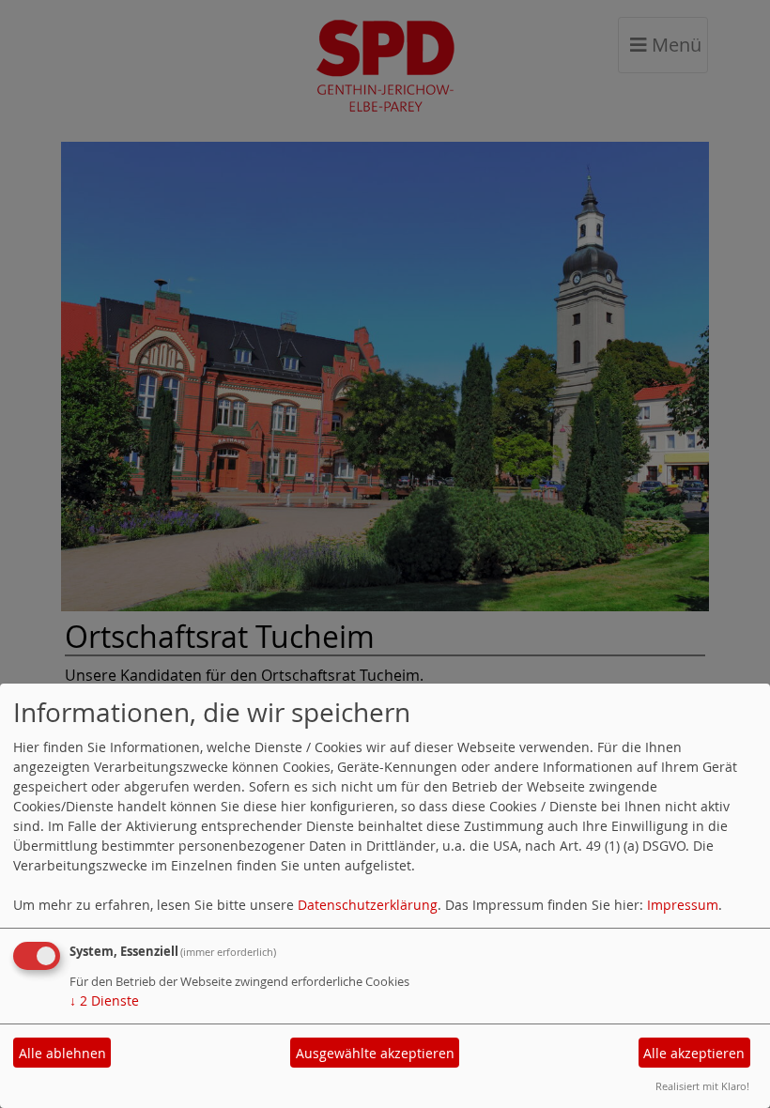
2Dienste (104, 1000)
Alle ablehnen (62, 1053)
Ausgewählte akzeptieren (375, 1053)
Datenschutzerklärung (368, 905)
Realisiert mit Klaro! (702, 1086)
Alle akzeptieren (694, 1053)
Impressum (682, 905)
